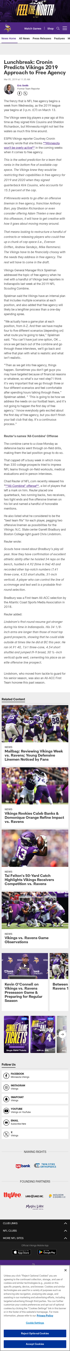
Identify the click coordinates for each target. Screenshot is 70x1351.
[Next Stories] (62, 1034)
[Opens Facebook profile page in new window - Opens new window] (19, 93)
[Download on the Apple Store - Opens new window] (21, 1252)
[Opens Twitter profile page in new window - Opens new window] (25, 93)
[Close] (65, 1270)
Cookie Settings (35, 1322)
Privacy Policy (45, 1315)
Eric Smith (22, 85)
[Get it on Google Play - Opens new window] (47, 1254)
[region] (35, 1308)
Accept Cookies (35, 1343)
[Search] (58, 28)
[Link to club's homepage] (7, 27)
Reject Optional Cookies (35, 1333)
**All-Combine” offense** (22, 485)
